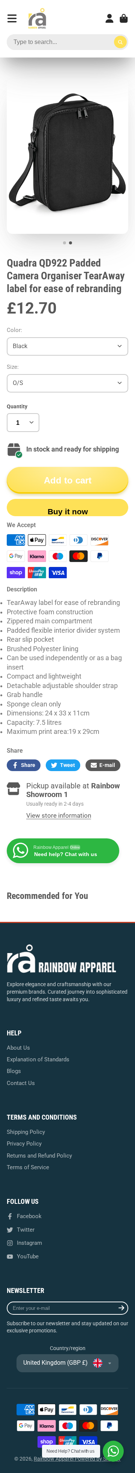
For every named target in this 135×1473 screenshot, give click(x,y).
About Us (18, 1047)
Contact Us (21, 1083)
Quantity (17, 406)
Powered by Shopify (98, 1459)
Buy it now (68, 511)
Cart (123, 18)
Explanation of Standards (38, 1059)
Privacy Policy (24, 1143)
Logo (37, 18)
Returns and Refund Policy (39, 1155)
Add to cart (68, 480)
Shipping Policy (26, 1132)
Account (109, 18)
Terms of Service (28, 1167)
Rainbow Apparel (54, 1459)
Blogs (14, 1071)
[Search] (120, 42)
